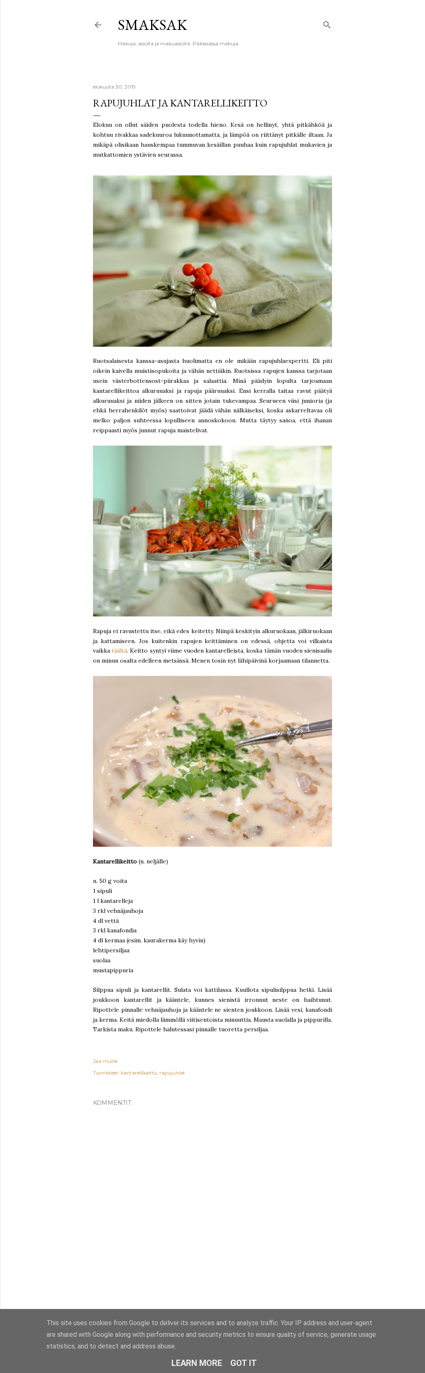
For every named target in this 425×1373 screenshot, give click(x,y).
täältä (119, 650)
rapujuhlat (172, 1073)
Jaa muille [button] (105, 1061)
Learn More (196, 1363)
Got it (243, 1363)
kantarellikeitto (139, 1073)
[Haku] (327, 23)
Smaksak (152, 25)
